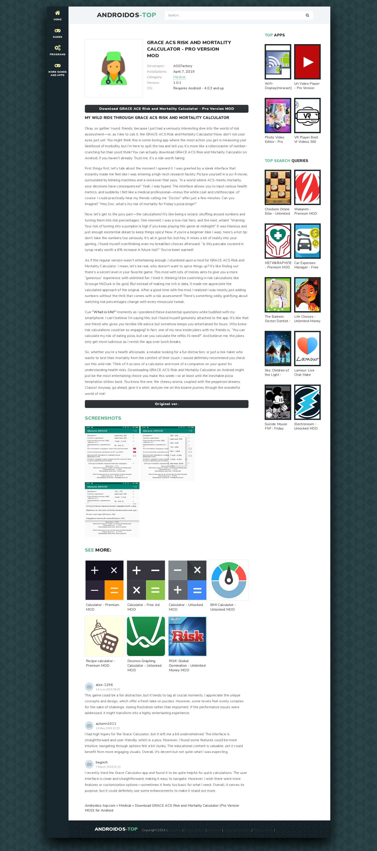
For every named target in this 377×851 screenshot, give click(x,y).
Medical (179, 77)
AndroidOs (126, 15)
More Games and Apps (57, 73)
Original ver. (166, 404)
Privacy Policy (194, 830)
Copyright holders (237, 830)
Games (57, 37)
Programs (58, 54)
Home (58, 19)
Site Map (175, 830)
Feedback (214, 830)
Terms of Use (263, 830)
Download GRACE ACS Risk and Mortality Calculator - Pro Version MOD (166, 108)
